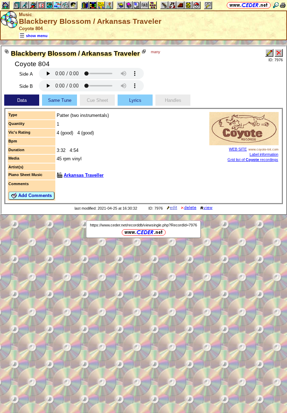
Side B (26, 86)
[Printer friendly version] (283, 5)
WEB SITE (238, 149)
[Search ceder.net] (276, 5)
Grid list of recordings (252, 160)
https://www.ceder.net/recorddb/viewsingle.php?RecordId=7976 (143, 225)
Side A (26, 74)
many (155, 52)
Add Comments (34, 195)
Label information (264, 154)
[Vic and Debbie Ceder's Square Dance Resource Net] (249, 5)
